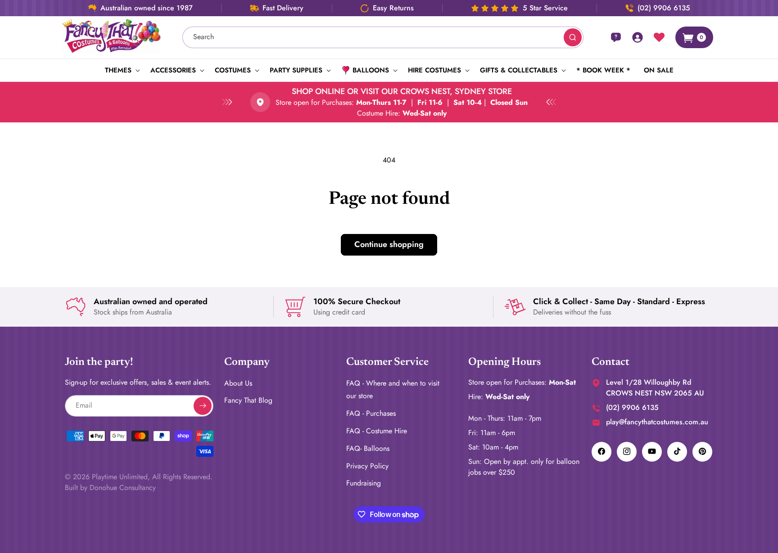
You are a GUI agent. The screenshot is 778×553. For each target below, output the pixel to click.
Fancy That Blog (248, 400)
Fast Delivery (282, 8)
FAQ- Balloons (367, 448)
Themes (118, 70)
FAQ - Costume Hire (376, 430)
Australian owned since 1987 (146, 8)
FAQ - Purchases (371, 413)
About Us (238, 383)
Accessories (173, 70)
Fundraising (363, 483)
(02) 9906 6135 (664, 8)
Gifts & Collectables (518, 70)
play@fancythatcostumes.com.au (657, 421)
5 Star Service (545, 8)
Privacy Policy (367, 465)
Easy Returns (393, 8)
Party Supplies (296, 70)
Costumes (233, 70)
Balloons (371, 70)
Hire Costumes (434, 70)
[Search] (573, 37)
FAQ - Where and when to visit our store (392, 389)
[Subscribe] (203, 405)
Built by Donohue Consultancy (110, 487)
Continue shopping (389, 244)
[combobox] (383, 37)
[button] (121, 70)
